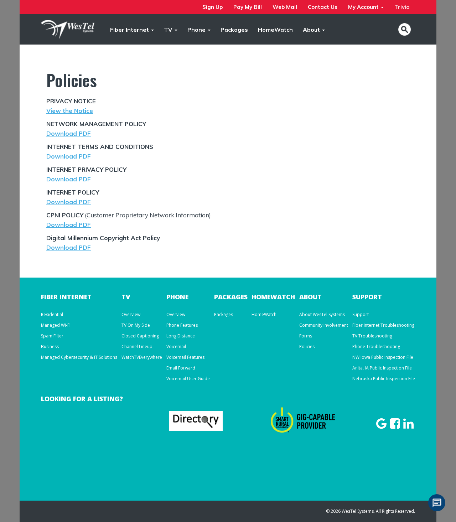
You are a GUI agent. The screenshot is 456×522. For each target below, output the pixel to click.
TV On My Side (135, 325)
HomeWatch (275, 29)
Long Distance (180, 336)
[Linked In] (408, 425)
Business (50, 346)
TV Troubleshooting (372, 336)
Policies (307, 346)
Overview (130, 314)
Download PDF (68, 133)
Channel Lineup (136, 346)
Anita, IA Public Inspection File (382, 368)
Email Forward (180, 368)
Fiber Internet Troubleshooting (383, 325)
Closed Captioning (140, 336)
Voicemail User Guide (188, 379)
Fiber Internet (130, 29)
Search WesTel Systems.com (404, 29)
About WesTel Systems (322, 314)
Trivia (402, 7)
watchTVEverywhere (141, 357)
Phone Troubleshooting (376, 346)
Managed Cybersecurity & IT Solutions (79, 357)
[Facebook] (396, 425)
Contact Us (322, 7)
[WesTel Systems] (67, 28)
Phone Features (182, 325)
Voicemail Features (185, 357)
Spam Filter (52, 336)
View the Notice (69, 110)
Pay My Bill (247, 7)
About (312, 29)
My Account (364, 7)
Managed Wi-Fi (56, 325)
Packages (234, 29)
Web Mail (285, 7)
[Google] (382, 425)
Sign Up (212, 7)
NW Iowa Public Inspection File (382, 357)
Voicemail (176, 346)
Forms (305, 336)
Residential (52, 314)
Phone (197, 29)
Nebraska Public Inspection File (383, 379)
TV (169, 29)
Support (360, 314)
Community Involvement (323, 325)
